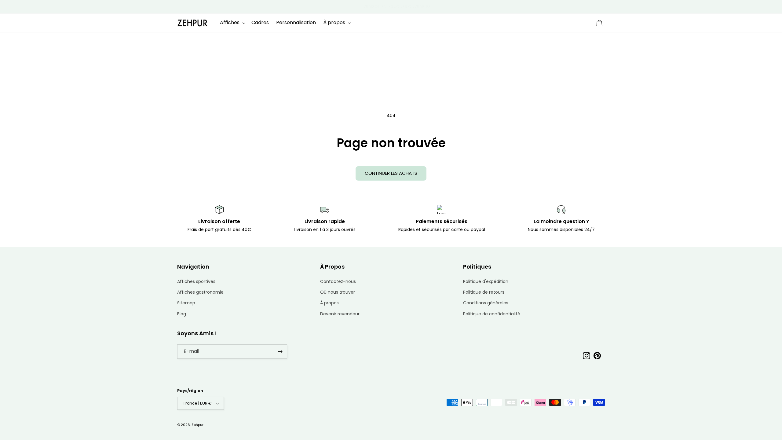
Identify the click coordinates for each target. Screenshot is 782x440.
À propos (329, 303)
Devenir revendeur (340, 314)
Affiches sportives (196, 281)
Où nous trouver (337, 292)
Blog (181, 314)
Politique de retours (483, 292)
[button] (232, 23)
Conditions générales (485, 303)
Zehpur (197, 424)
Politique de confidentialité (491, 314)
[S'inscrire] (280, 351)
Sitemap (186, 303)
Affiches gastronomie (200, 292)
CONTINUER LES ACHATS (391, 173)
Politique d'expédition (485, 281)
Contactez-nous (338, 281)
